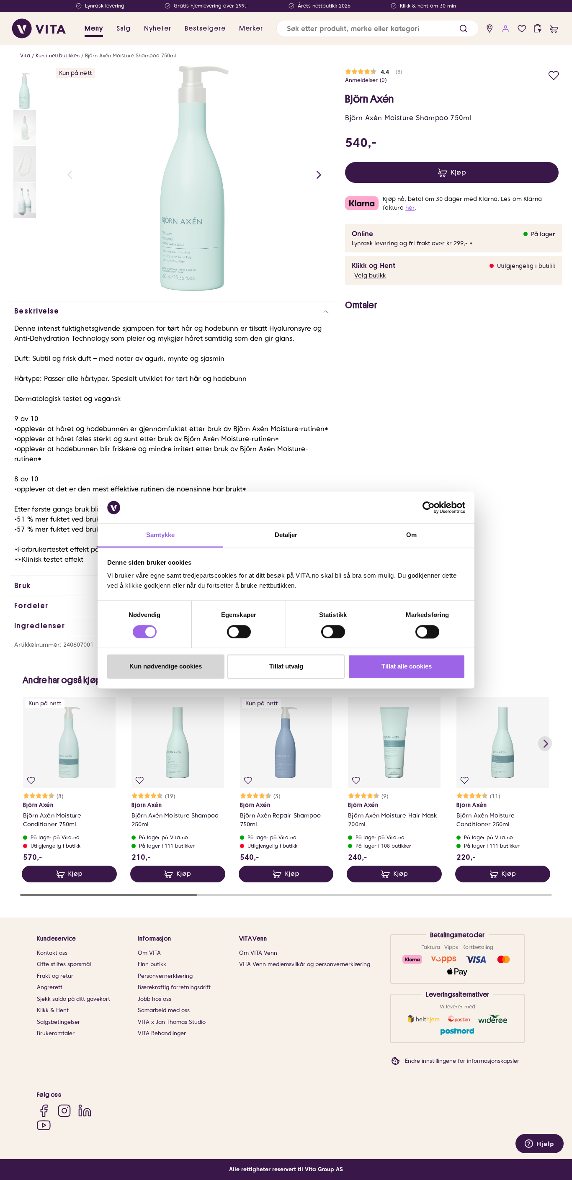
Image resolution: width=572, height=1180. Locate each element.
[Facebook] (44, 1110)
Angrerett (49, 987)
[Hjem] (39, 28)
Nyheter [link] (157, 28)
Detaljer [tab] (286, 535)
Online (362, 234)
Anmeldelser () (366, 80)
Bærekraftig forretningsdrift (174, 987)
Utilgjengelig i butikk (526, 265)
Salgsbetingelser (58, 1022)
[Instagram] (64, 1110)
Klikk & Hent (53, 1010)
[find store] (490, 29)
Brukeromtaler (56, 1033)
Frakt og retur (55, 976)
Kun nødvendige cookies (165, 666)
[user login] (505, 29)
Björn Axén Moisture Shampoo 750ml (130, 55)
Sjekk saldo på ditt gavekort (73, 999)
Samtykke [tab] (160, 535)
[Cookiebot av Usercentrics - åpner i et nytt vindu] (428, 507)
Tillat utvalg (286, 666)
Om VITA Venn (258, 953)
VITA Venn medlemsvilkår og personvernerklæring (304, 964)
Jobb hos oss (154, 999)
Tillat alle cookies (406, 666)
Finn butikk (152, 964)
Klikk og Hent (373, 266)
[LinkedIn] (85, 1110)
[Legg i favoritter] (554, 74)
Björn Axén (369, 99)
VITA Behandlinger (162, 1033)
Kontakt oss (52, 953)
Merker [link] (251, 28)
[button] (463, 29)
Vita (25, 55)
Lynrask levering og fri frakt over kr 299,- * (412, 243)
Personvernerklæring (165, 976)
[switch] (239, 631)
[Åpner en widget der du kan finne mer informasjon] (539, 1144)
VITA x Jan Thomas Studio (172, 1022)
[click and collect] (538, 29)
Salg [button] (123, 28)
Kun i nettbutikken (58, 55)
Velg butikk (370, 275)
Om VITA (149, 953)
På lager (543, 234)
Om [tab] (411, 535)
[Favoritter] (522, 29)
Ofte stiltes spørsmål (64, 964)
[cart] (554, 29)
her (410, 207)
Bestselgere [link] (205, 28)
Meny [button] (94, 28)
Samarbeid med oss (164, 1010)
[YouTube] (44, 1125)
